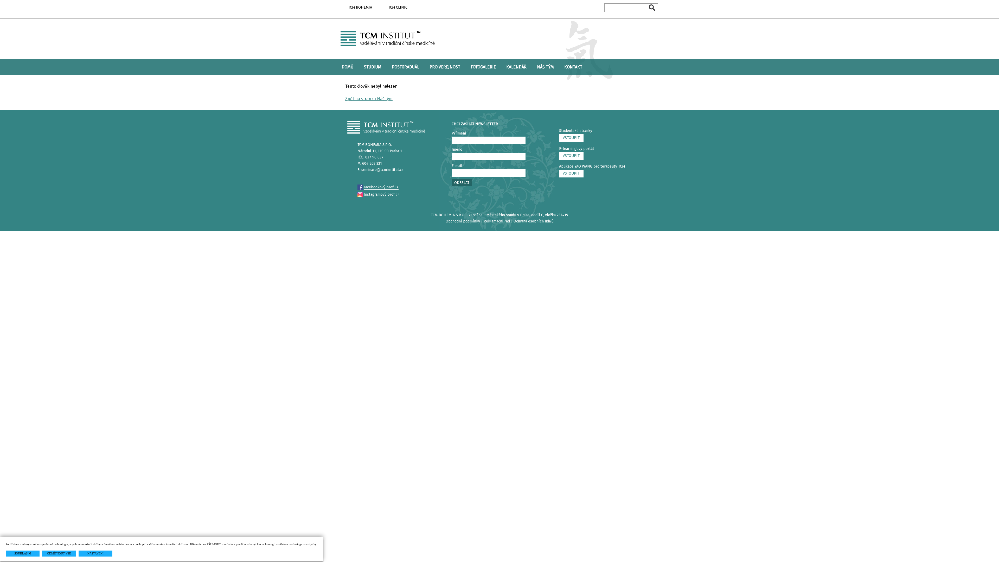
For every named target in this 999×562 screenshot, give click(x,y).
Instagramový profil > (382, 194)
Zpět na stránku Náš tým (369, 98)
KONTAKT (573, 67)
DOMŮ (348, 67)
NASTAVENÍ (95, 553)
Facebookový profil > (381, 187)
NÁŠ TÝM (545, 67)
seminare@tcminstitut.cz (382, 170)
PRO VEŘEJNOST (445, 67)
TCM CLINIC (397, 7)
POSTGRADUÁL (405, 67)
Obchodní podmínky (463, 221)
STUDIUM (372, 67)
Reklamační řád (497, 221)
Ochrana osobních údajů (534, 221)
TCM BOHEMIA (360, 7)
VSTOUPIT (571, 138)
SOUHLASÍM (22, 553)
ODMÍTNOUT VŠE (59, 553)
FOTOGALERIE (483, 67)
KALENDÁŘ (516, 67)
